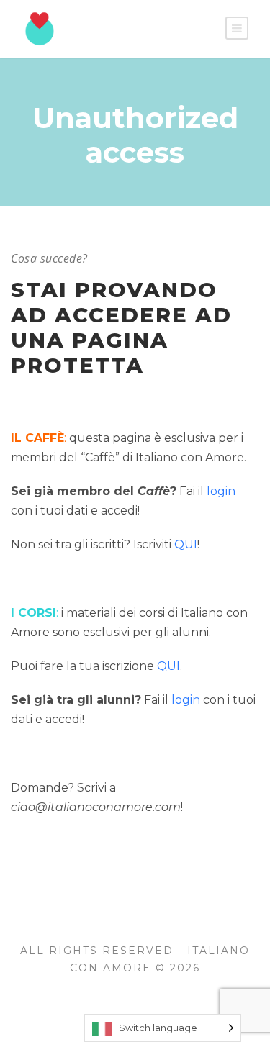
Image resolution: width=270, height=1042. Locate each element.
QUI (185, 544)
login (221, 491)
